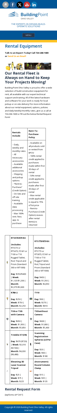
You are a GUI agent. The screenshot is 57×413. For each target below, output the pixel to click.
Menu (28, 35)
